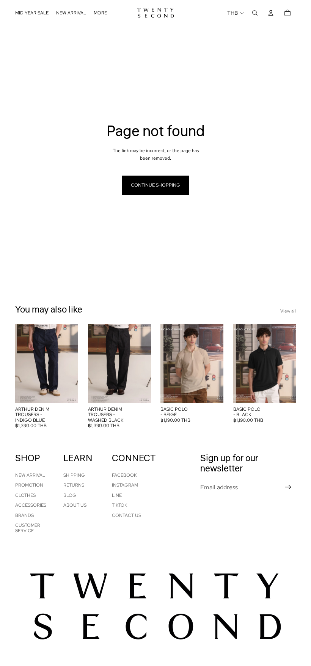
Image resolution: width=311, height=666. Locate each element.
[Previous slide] (21, 363)
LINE (117, 495)
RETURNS (73, 485)
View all (288, 311)
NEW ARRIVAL (30, 475)
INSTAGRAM (125, 485)
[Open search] (255, 13)
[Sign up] (288, 487)
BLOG (69, 495)
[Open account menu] (270, 13)
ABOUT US (74, 505)
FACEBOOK (124, 475)
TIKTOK (119, 505)
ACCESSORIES (30, 505)
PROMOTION (29, 485)
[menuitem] (100, 13)
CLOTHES (25, 495)
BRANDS (24, 515)
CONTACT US (126, 515)
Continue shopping (155, 185)
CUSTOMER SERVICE (27, 528)
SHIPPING (74, 475)
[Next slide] (72, 363)
